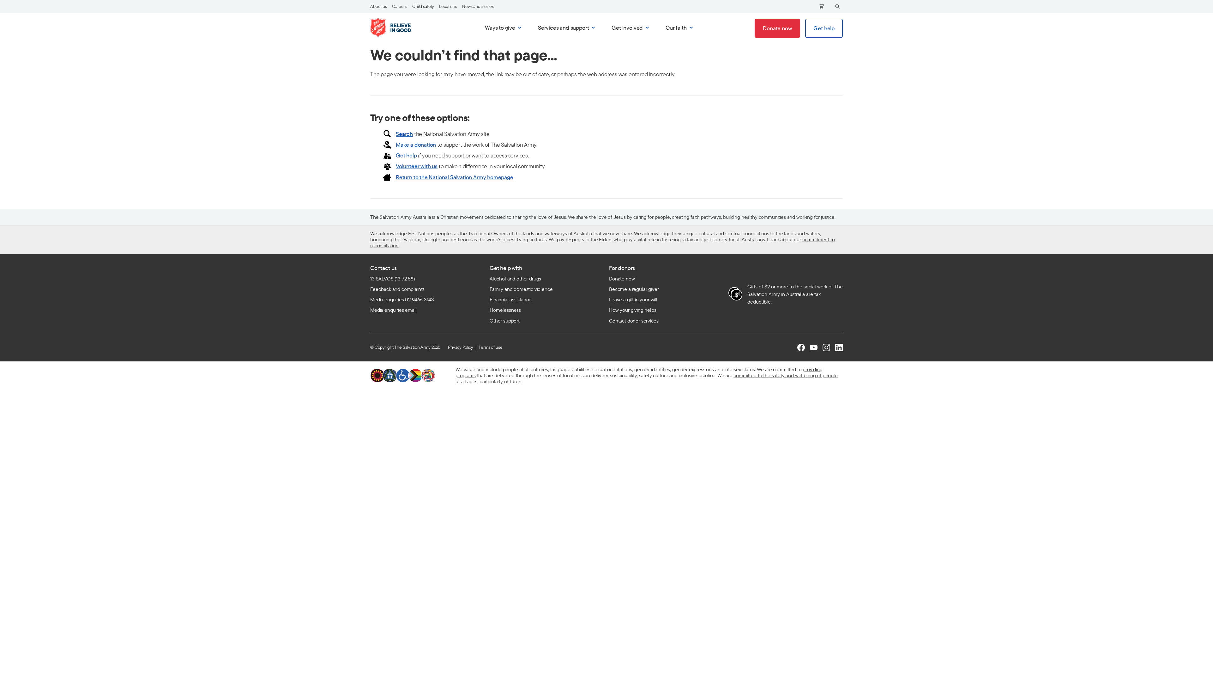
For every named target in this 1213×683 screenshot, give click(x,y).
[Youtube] (814, 347)
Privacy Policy (460, 347)
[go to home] (397, 27)
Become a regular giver (634, 289)
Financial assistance (511, 299)
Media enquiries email (393, 310)
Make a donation (416, 144)
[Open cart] (821, 6)
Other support (505, 320)
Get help (406, 155)
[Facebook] (801, 347)
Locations (448, 6)
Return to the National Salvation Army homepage (454, 177)
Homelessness (505, 310)
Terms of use (490, 347)
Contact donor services (633, 320)
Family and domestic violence (521, 289)
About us (378, 6)
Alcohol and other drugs (515, 278)
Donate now (622, 278)
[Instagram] (826, 347)
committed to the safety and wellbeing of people (785, 375)
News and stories (478, 6)
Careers (399, 6)
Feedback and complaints (397, 289)
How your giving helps (632, 310)
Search (404, 134)
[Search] (837, 6)
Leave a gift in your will (633, 299)
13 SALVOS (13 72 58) (392, 278)
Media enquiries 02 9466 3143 (402, 299)
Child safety (423, 6)
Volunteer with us (417, 166)
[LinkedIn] (839, 347)
